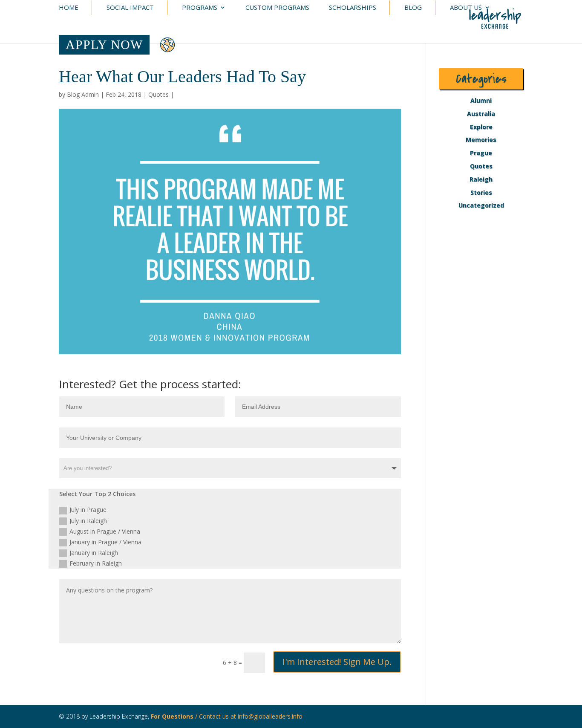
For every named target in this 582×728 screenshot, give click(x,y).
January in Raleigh (93, 553)
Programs (199, 8)
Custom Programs (277, 8)
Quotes (158, 94)
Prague (481, 153)
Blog (413, 8)
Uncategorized (481, 205)
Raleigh (481, 179)
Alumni (481, 100)
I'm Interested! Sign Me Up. (337, 661)
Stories (481, 192)
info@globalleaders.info (270, 716)
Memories (481, 140)
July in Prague (88, 510)
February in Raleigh (95, 563)
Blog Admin (83, 94)
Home (68, 8)
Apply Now (104, 45)
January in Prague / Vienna (105, 542)
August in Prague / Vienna (104, 531)
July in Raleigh (88, 521)
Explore (481, 127)
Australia (481, 114)
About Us (466, 8)
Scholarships (352, 8)
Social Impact (130, 8)
